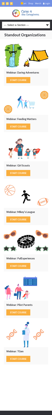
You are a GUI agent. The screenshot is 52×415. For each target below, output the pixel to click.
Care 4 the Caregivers (26, 13)
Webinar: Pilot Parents (26, 288)
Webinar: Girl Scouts (26, 148)
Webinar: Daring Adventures (26, 55)
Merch (38, 3)
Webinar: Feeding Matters (26, 102)
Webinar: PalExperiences (26, 241)
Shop (30, 3)
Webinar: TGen (26, 334)
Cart (24, 3)
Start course (18, 80)
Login (47, 3)
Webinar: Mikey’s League (26, 195)
